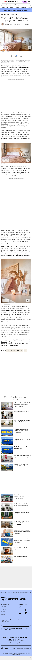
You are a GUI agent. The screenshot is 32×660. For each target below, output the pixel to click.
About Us (3, 609)
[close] (31, 657)
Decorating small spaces (8, 66)
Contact (3, 611)
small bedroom (23, 67)
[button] (29, 47)
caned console (10, 310)
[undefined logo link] (11, 1)
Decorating (11, 7)
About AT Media (16, 648)
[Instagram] (20, 607)
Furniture (14, 14)
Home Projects (5, 14)
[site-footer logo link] (4, 648)
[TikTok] (26, 607)
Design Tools (23, 7)
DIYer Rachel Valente (19, 172)
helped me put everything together (18, 255)
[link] (22, 403)
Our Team (3, 606)
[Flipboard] (26, 613)
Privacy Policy (8, 629)
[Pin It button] (6, 47)
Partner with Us (27, 648)
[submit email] (28, 625)
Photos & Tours (4, 7)
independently (6, 60)
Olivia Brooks (7, 51)
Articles (17, 7)
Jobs (22, 648)
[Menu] (2, 2)
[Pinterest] (26, 610)
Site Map (3, 614)
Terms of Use (16, 653)
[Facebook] (20, 610)
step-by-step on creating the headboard (17, 174)
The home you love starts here (20, 592)
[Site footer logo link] (16, 599)
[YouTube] (20, 613)
